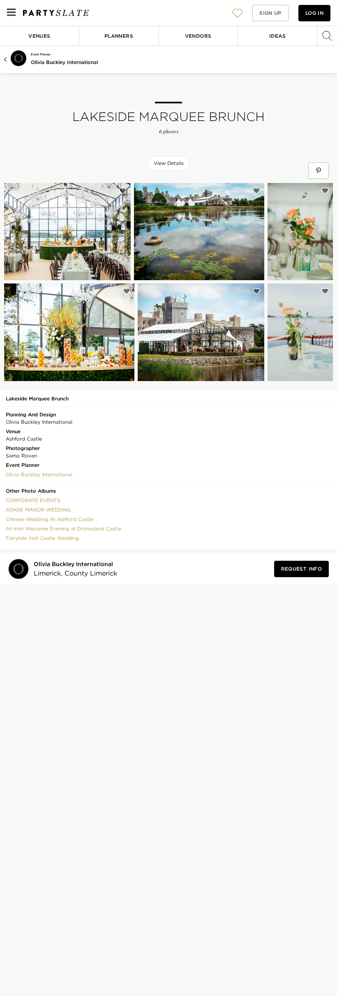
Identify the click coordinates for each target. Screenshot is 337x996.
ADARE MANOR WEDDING (38, 510)
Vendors (198, 36)
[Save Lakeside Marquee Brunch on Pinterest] (318, 170)
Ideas (277, 36)
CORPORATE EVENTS (33, 500)
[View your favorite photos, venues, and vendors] (237, 13)
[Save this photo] (123, 190)
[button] (237, 13)
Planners (118, 36)
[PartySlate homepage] (56, 13)
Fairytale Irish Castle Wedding (42, 538)
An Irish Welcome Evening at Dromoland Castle (63, 528)
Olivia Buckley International (64, 62)
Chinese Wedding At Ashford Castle (49, 519)
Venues (39, 36)
